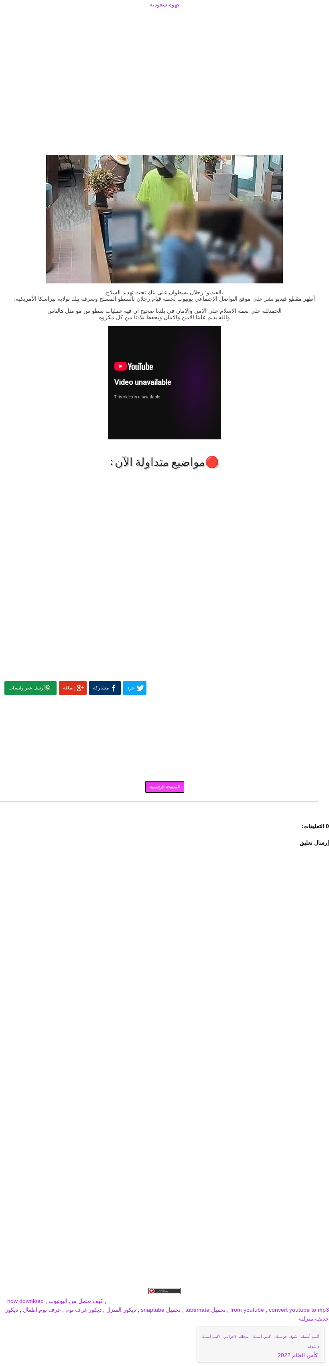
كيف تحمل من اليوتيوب (76, 1301)
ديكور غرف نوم (83, 1310)
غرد (130, 688)
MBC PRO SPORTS (160, 1301)
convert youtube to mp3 (299, 1310)
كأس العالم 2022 (298, 1355)
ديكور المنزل (120, 1310)
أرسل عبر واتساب (26, 688)
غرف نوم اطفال (41, 1310)
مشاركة (101, 688)
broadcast (120, 1301)
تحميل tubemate (205, 1310)
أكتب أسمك (310, 1337)
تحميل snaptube (161, 1310)
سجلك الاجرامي (236, 1337)
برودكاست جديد (205, 1301)
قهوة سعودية (165, 4)
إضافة (69, 688)
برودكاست (164, 807)
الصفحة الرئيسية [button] (165, 786)
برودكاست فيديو (283, 1301)
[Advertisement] (164, 19)
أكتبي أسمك (262, 1337)
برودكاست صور (244, 1301)
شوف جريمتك (286, 1337)
